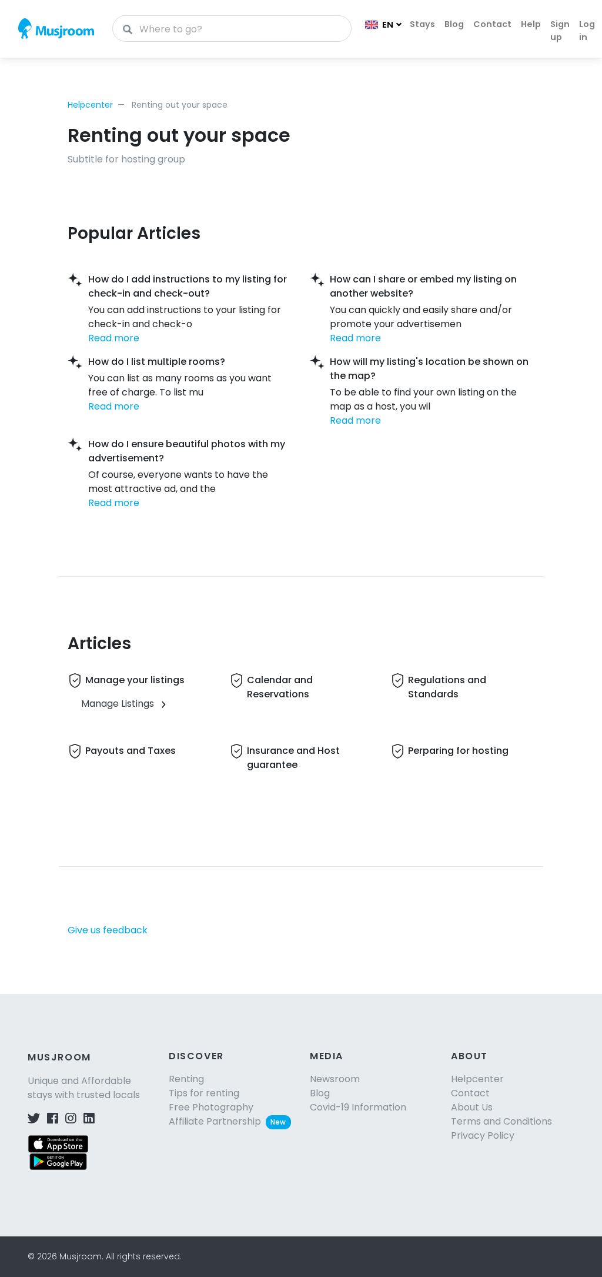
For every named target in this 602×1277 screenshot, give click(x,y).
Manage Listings (117, 703)
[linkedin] (89, 1118)
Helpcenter (90, 105)
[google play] (58, 1161)
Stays (422, 24)
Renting (186, 1079)
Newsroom (335, 1079)
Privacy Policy (482, 1135)
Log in (587, 30)
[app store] (58, 1143)
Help (531, 24)
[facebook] (52, 1118)
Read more (113, 338)
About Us (472, 1107)
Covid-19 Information (358, 1107)
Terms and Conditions (501, 1121)
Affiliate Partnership (227, 1121)
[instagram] (70, 1118)
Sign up (560, 30)
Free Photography (211, 1107)
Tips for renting (204, 1093)
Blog (454, 24)
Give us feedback (108, 930)
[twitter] (34, 1118)
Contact (492, 24)
